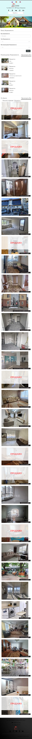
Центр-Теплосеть (9, 250)
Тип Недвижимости (5, 39)
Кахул (3, 116)
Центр (6, 193)
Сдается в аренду (18, 368)
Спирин (7, 481)
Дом (10, 61)
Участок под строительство (15, 75)
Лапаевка (7, 231)
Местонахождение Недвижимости (9, 44)
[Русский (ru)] (12, 2)
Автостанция (8, 116)
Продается (12, 59)
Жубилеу (7, 462)
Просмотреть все (26, 55)
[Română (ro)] (16, 2)
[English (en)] (20, 2)
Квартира (11, 68)
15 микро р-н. (8, 212)
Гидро (6, 173)
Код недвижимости (5, 33)
